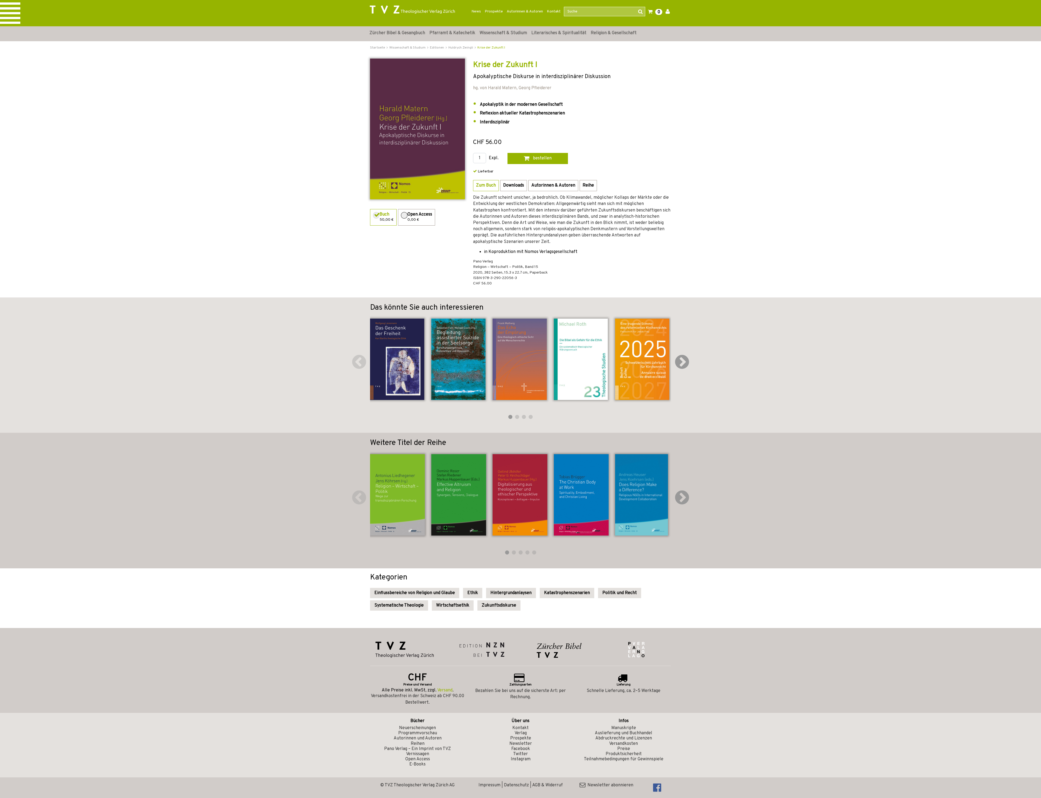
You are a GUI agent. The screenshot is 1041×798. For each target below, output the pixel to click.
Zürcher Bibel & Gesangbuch (397, 33)
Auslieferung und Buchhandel (623, 733)
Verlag (521, 733)
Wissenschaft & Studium (503, 33)
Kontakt (554, 11)
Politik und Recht (619, 593)
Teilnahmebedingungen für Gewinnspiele (623, 759)
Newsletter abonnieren (609, 785)
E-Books (417, 764)
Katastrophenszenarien (567, 593)
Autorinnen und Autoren (418, 738)
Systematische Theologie (399, 605)
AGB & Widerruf (547, 785)
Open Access (417, 759)
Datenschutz (516, 785)
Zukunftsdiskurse (499, 605)
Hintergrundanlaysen (511, 593)
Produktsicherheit (624, 754)
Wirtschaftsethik (452, 605)
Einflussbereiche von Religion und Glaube (414, 593)
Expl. (494, 158)
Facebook (520, 749)
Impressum (489, 785)
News (476, 11)
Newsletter (520, 743)
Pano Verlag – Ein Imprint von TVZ (417, 749)
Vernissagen (417, 754)
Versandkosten (623, 743)
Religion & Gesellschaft (614, 33)
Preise (623, 749)
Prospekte (494, 11)
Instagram (521, 759)
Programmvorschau (417, 733)
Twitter (520, 754)
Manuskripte (623, 728)
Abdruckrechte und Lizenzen (623, 738)
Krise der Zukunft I (491, 48)
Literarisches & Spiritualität (558, 33)
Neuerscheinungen (417, 728)
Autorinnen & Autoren (525, 11)
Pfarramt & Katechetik (452, 33)
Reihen (418, 743)
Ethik (472, 593)
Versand (444, 690)
